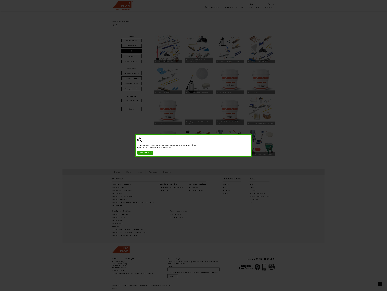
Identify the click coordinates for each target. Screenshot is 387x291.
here (169, 148)
